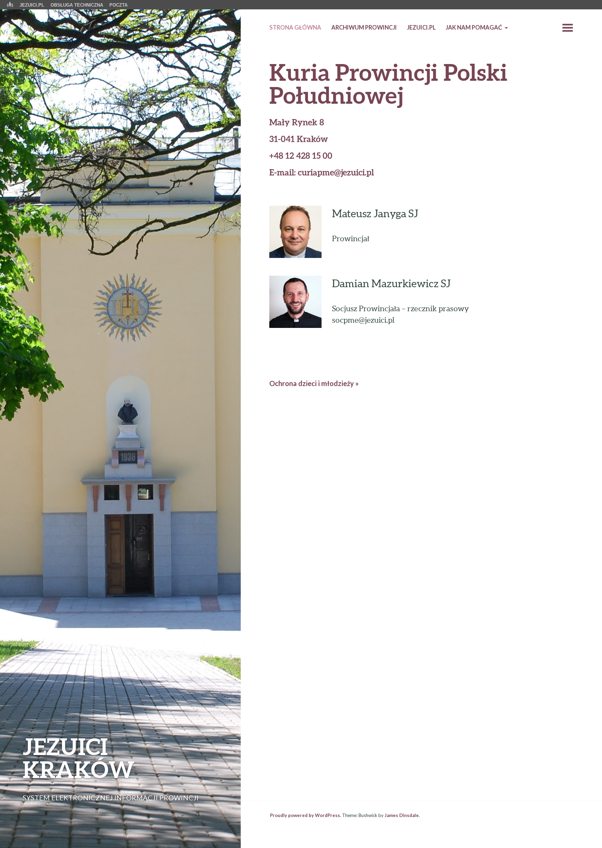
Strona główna (295, 27)
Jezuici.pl (421, 27)
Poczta (118, 5)
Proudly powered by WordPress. (305, 815)
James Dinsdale (402, 815)
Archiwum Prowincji (364, 27)
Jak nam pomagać (474, 27)
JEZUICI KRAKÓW (78, 757)
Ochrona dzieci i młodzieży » (314, 383)
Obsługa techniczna (77, 5)
